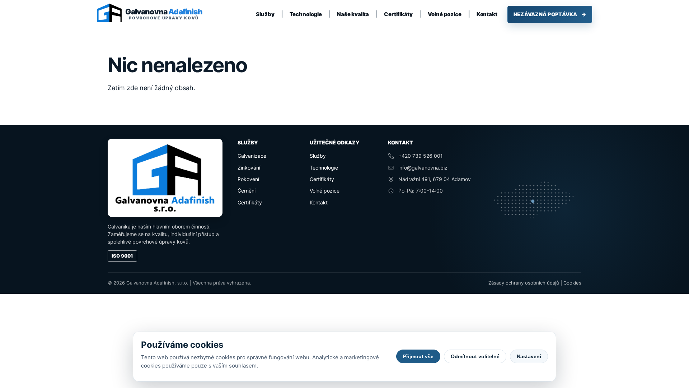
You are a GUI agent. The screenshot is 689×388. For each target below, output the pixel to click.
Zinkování (249, 168)
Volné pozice (444, 14)
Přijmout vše (418, 356)
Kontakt (487, 14)
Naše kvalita (353, 14)
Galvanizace (252, 156)
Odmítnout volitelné (475, 356)
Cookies (572, 283)
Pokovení (248, 179)
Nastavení (529, 356)
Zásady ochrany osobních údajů (523, 283)
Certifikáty (398, 14)
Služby (265, 14)
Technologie (306, 14)
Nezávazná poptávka (550, 14)
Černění (247, 191)
